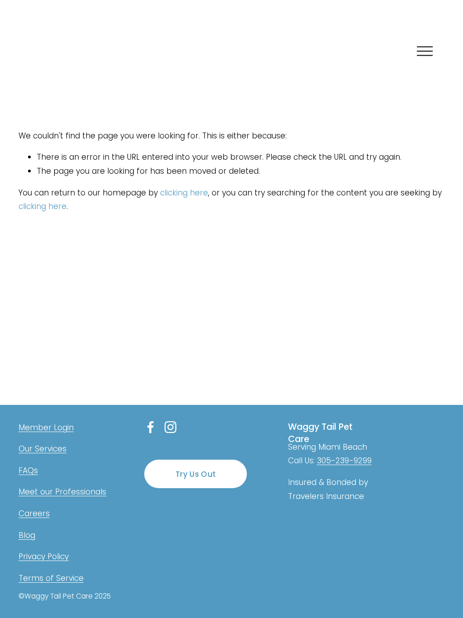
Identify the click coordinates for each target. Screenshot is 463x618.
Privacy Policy (44, 556)
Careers (34, 513)
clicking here (184, 192)
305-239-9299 (344, 460)
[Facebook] (150, 427)
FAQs (28, 470)
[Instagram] (170, 427)
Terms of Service (51, 578)
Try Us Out (195, 474)
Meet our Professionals (62, 491)
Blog (27, 535)
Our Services (42, 448)
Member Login (46, 427)
